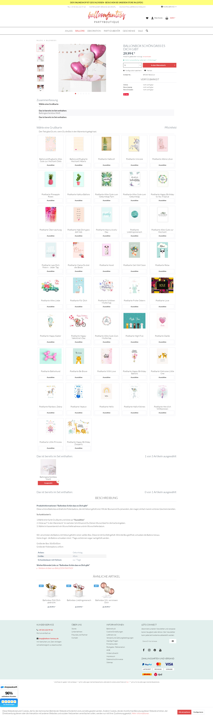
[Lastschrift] (147, 669)
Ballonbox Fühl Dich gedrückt (51, 601)
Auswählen (50, 165)
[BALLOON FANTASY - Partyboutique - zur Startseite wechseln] (107, 18)
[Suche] (146, 30)
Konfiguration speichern (133, 70)
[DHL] (147, 674)
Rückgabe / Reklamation (115, 647)
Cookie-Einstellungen (114, 632)
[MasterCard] (169, 664)
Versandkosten (147, 56)
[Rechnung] (158, 669)
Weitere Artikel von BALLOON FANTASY (55, 568)
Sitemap (109, 662)
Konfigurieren (198, 712)
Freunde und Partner (80, 635)
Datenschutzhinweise (114, 659)
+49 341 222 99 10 (45, 630)
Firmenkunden (112, 644)
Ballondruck (111, 629)
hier (127, 682)
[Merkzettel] (147, 18)
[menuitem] (147, 18)
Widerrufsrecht (112, 653)
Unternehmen (77, 632)
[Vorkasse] (169, 669)
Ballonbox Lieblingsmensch (79, 600)
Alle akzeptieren (184, 712)
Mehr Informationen (140, 713)
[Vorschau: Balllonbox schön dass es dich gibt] (40, 48)
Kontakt (75, 638)
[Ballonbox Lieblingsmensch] (79, 590)
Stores (74, 629)
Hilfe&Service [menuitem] (169, 7)
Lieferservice (111, 635)
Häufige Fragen (112, 641)
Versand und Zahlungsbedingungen (119, 638)
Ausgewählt (48, 483)
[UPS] (158, 674)
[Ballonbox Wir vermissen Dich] (106, 590)
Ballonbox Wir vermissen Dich (106, 601)
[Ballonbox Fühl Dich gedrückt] (51, 590)
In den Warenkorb (158, 65)
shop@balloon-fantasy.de (48, 638)
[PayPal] (147, 664)
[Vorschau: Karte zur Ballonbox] (40, 68)
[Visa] (158, 664)
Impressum (110, 656)
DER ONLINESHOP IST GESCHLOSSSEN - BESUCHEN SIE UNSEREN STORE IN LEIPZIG (106, 2)
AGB (108, 650)
